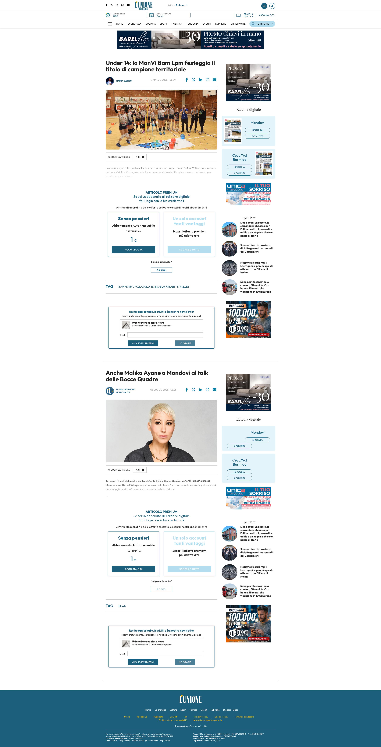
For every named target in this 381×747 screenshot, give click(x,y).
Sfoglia (257, 130)
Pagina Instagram (118, 4)
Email (122, 335)
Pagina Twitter (113, 4)
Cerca (264, 6)
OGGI (116, 16)
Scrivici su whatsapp (124, 4)
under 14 (172, 286)
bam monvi (125, 286)
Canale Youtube (128, 4)
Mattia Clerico (124, 81)
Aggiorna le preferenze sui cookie (190, 726)
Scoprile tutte (189, 249)
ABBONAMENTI (266, 15)
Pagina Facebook (108, 4)
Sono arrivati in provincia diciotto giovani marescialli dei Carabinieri (256, 248)
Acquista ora (134, 249)
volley (184, 286)
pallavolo (142, 286)
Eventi (160, 16)
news (122, 606)
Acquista (257, 136)
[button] (272, 6)
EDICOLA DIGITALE (248, 15)
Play (138, 470)
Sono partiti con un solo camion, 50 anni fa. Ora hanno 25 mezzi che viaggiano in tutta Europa (255, 286)
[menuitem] (119, 23)
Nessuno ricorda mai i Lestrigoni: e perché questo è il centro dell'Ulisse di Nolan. (256, 267)
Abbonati (181, 5)
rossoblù (158, 286)
